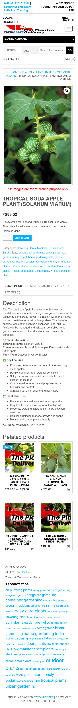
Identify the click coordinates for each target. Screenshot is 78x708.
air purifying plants (18, 590)
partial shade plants (33, 668)
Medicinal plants (16, 654)
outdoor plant (38, 661)
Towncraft (45, 697)
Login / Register (10, 20)
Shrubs (7, 252)
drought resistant (17, 605)
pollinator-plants (54, 266)
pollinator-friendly (39, 674)
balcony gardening (59, 590)
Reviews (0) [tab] (12, 292)
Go (70, 50)
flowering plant (15, 616)
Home (15, 72)
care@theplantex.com (17, 6)
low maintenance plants (33, 648)
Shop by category (15, 39)
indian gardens (35, 638)
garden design (59, 622)
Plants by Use (44, 72)
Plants (27, 72)
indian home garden (56, 638)
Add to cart (22, 238)
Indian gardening (16, 638)
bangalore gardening (42, 594)
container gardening (24, 600)
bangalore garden (15, 595)
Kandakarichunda (46, 261)
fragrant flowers (53, 617)
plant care (18, 675)
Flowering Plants (26, 248)
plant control (36, 266)
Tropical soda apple (22, 270)
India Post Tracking (16, 10)
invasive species (25, 261)
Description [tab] (13, 286)
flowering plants (36, 617)
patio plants (53, 668)
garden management (15, 257)
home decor (12, 628)
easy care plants (30, 611)
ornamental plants (18, 661)
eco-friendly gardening (58, 611)
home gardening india (40, 257)
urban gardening (20, 686)
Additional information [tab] (47, 286)
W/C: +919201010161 (16, 3)
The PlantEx (22, 572)
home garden (45, 628)
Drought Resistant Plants (44, 605)
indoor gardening (14, 644)
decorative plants (54, 600)
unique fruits (42, 270)
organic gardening (52, 654)
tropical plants (53, 680)
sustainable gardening (22, 680)
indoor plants (34, 643)
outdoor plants (19, 266)
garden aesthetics (37, 622)
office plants (33, 654)
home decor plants (28, 628)
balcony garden (39, 590)
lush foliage (60, 649)
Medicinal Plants (46, 248)
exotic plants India (56, 252)
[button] (66, 90)
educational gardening (31, 252)
